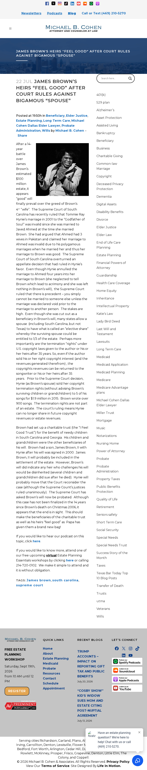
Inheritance (105, 298)
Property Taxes (108, 479)
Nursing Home (107, 443)
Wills (46, 130)
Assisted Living (107, 125)
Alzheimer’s (105, 110)
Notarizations (106, 436)
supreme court (29, 585)
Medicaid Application (112, 364)
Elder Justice (76, 115)
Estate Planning (29, 120)
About (48, 653)
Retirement (105, 507)
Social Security (107, 530)
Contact (49, 678)
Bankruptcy (105, 133)
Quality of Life (107, 499)
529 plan (103, 102)
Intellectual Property (112, 306)
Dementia (104, 196)
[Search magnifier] (130, 78)
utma (100, 601)
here (36, 541)
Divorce (102, 219)
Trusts (101, 593)
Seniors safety (106, 514)
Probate (102, 459)
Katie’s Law (104, 314)
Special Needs (107, 537)
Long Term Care (56, 120)
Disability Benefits (109, 212)
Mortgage (104, 420)
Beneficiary (55, 115)
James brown (39, 580)
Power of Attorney (110, 451)
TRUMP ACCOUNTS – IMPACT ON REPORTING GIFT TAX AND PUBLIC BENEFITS (91, 664)
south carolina (65, 580)
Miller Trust (105, 413)
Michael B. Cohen (70, 130)
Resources (51, 673)
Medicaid (103, 357)
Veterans (103, 609)
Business (103, 148)
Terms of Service (55, 766)
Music (100, 428)
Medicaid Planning (110, 372)
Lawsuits (102, 341)
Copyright (104, 176)
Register (17, 691)
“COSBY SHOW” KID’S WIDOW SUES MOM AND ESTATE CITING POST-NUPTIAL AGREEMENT (90, 703)
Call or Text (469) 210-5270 (104, 13)
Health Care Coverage (113, 283)
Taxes (100, 565)
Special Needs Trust (111, 545)
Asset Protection (109, 118)
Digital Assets (106, 204)
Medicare (103, 380)
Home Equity (106, 291)
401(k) (101, 95)
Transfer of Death (109, 586)
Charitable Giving (109, 156)
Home (48, 648)
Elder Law (104, 235)
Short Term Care (109, 522)
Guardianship (106, 275)
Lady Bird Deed (108, 321)
